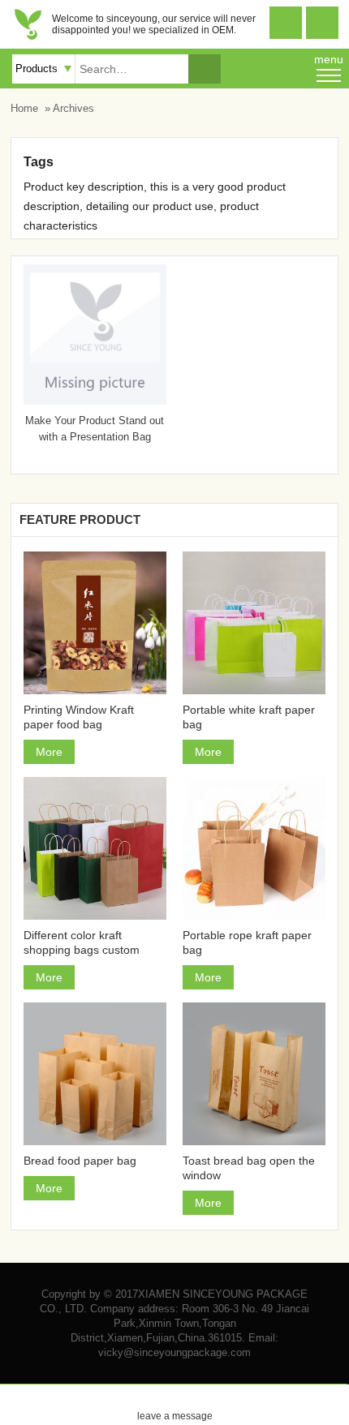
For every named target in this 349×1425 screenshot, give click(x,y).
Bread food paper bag (80, 1160)
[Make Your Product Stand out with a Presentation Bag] (95, 400)
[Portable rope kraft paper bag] (254, 848)
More (49, 751)
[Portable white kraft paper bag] (254, 623)
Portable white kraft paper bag (249, 717)
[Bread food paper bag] (95, 1073)
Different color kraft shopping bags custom (82, 942)
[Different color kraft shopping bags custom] (95, 848)
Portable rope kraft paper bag (247, 942)
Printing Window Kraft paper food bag (79, 717)
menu (328, 59)
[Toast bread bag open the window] (254, 1073)
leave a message (175, 1403)
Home (24, 108)
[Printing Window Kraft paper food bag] (95, 623)
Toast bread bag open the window (249, 1168)
